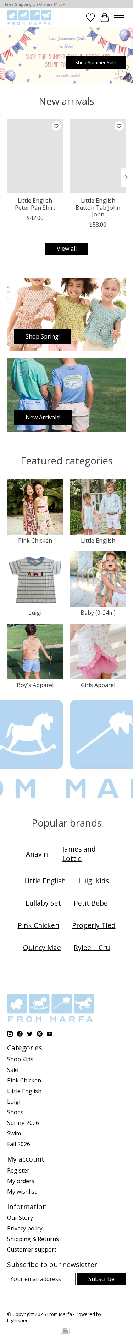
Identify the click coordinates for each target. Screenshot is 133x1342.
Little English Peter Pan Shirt (35, 204)
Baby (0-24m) (98, 612)
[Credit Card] (65, 1331)
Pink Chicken (35, 540)
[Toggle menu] (119, 18)
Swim (14, 1133)
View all (67, 248)
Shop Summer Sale (95, 62)
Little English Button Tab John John (98, 207)
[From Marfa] (29, 17)
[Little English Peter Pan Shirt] (35, 156)
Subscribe (101, 1279)
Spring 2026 (23, 1123)
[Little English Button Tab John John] (98, 156)
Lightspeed (19, 1320)
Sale (12, 1070)
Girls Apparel (98, 685)
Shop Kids (20, 1059)
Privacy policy (25, 1228)
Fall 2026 (18, 1144)
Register (18, 1170)
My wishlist (22, 1191)
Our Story (20, 1218)
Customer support (31, 1249)
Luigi (34, 612)
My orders (20, 1181)
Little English (98, 540)
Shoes (15, 1112)
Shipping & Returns (33, 1239)
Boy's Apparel (35, 685)
